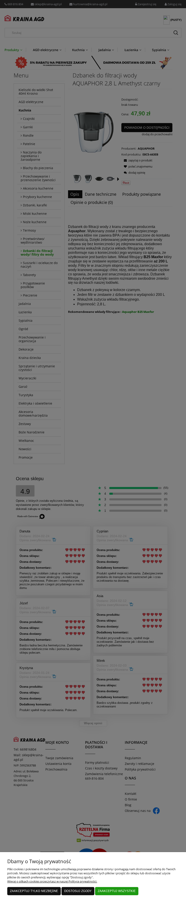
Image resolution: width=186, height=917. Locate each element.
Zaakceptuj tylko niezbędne (34, 891)
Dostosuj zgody (78, 891)
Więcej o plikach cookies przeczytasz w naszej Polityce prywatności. (52, 881)
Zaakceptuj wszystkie (117, 891)
